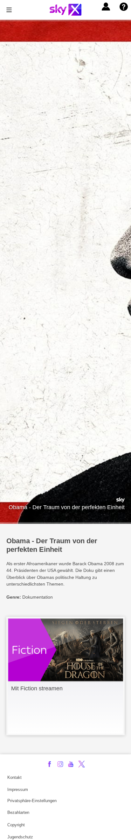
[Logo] (65, 10)
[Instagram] (60, 764)
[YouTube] (70, 764)
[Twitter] (81, 764)
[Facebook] (49, 764)
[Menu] (9, 10)
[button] (106, 7)
